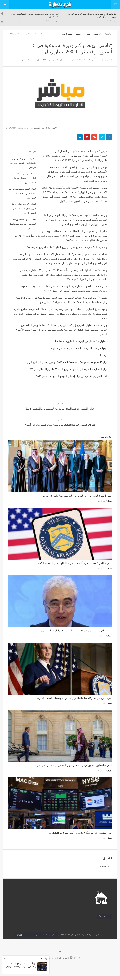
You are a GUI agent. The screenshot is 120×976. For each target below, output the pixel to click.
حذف (24, 60)
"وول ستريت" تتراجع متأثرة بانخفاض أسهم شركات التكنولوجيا (80, 833)
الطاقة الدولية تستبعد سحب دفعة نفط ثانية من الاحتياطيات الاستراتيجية (22, 193)
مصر (10, 21)
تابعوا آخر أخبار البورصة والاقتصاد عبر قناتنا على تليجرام (78, 348)
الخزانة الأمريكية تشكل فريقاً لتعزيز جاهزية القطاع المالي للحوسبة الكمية (24, 208)
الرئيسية (108, 34)
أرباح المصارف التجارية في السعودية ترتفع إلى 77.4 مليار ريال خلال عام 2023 (67, 369)
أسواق (88, 34)
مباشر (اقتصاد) (66, 34)
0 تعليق (67, 60)
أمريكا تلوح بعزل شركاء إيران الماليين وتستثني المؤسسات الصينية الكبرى (24, 178)
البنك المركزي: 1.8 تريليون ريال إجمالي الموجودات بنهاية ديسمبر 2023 (71, 376)
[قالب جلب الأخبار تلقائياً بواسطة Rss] (56, 958)
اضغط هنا (60, 341)
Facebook (105, 866)
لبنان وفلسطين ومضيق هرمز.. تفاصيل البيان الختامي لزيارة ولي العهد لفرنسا (22, 163)
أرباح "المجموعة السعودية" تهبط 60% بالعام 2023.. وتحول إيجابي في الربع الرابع (66, 362)
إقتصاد (78, 34)
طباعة (44, 60)
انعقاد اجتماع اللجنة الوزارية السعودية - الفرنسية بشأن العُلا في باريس (23, 224)
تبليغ (33, 60)
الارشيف (97, 34)
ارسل (55, 60)
